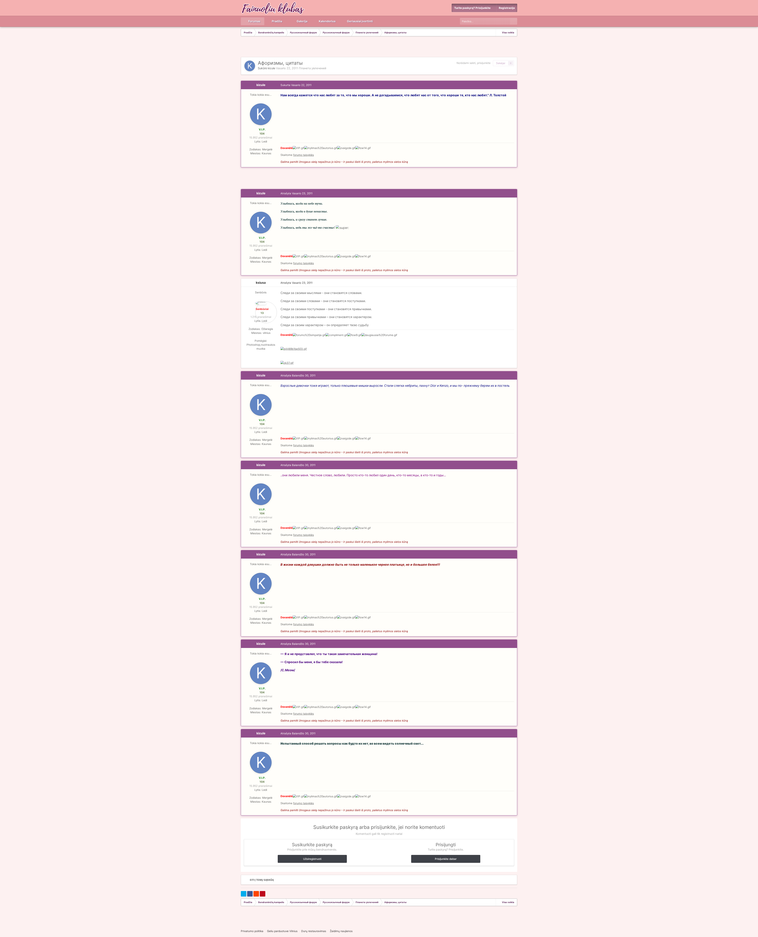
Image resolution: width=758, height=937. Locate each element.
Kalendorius (327, 21)
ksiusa (261, 283)
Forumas (254, 21)
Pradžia (276, 21)
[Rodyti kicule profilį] (249, 66)
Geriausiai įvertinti (359, 21)
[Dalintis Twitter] (243, 894)
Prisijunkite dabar (446, 858)
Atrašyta (296, 193)
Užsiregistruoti (312, 858)
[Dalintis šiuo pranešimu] (513, 85)
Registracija (507, 7)
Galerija (301, 21)
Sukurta (295, 85)
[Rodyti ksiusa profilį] (260, 303)
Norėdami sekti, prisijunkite (474, 63)
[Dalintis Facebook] (250, 894)
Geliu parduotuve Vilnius (282, 931)
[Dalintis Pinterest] (262, 894)
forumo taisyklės (303, 154)
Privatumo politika (252, 931)
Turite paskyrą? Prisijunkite (473, 7)
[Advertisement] (379, 47)
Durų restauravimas (313, 931)
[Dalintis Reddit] (256, 894)
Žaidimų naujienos (341, 931)
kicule (271, 68)
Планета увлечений (312, 68)
